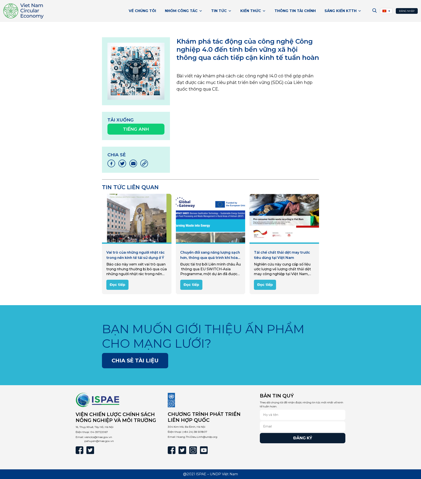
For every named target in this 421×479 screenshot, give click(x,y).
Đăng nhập (407, 10)
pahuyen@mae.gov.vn (99, 441)
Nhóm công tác (181, 11)
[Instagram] (193, 450)
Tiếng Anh (136, 129)
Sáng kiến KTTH (341, 11)
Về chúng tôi (142, 11)
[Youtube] (204, 450)
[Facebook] (79, 450)
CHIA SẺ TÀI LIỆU (135, 360)
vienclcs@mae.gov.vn (98, 437)
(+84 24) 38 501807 (194, 431)
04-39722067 (99, 432)
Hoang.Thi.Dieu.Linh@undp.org (197, 436)
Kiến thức (250, 11)
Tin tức (219, 11)
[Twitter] (90, 450)
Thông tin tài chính (295, 11)
